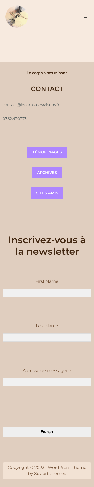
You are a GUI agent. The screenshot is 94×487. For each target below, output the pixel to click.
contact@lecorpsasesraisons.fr (31, 104)
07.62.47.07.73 (15, 118)
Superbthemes (50, 473)
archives (47, 172)
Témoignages (47, 152)
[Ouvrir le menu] (86, 17)
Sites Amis (47, 193)
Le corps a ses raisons (47, 72)
